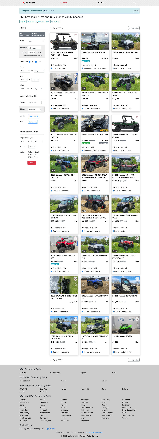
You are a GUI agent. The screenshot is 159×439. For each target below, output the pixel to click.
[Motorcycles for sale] (61, 3)
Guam (104, 402)
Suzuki (22, 391)
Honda (63, 389)
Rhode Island (107, 415)
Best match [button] (134, 28)
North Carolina (87, 413)
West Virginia (45, 420)
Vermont (105, 418)
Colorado (126, 400)
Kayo (104, 389)
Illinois (42, 405)
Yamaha (43, 391)
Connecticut (24, 402)
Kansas (104, 405)
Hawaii (125, 402)
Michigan (105, 407)
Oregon (43, 415)
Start (136, 11)
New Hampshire (128, 410)
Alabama (23, 400)
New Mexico (45, 413)
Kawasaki (85, 389)
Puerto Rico (86, 415)
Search (32, 163)
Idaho (21, 405)
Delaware (44, 402)
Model (29, 22)
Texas (63, 418)
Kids (114, 373)
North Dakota (107, 413)
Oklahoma (23, 415)
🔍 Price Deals (42, 22)
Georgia (84, 402)
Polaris (125, 389)
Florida (63, 402)
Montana (64, 410)
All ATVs (22, 373)
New (32, 62)
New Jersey (24, 413)
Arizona (64, 400)
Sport (83, 373)
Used (39, 62)
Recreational (55, 373)
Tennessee (44, 418)
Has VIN (33, 154)
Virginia (125, 418)
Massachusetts (87, 407)
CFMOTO (23, 389)
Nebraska (85, 410)
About (95, 436)
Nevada (105, 410)
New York (65, 413)
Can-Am (43, 389)
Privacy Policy (86, 436)
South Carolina (128, 415)
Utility (104, 381)
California (106, 400)
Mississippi (23, 410)
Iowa (83, 405)
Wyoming (85, 420)
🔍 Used (55, 22)
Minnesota (126, 407)
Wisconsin (65, 420)
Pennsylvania (66, 415)
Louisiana (23, 407)
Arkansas (85, 400)
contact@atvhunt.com (94, 432)
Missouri (43, 410)
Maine (42, 407)
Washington (24, 420)
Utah (83, 418)
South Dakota (25, 418)
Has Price (34, 157)
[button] (52, 41)
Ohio (124, 413)
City (22, 22)
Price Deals (34, 152)
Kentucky (126, 405)
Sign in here (50, 429)
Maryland (64, 407)
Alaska (42, 400)
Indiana (63, 405)
